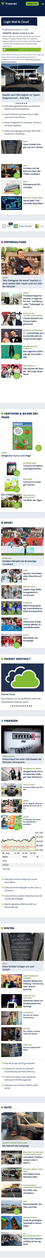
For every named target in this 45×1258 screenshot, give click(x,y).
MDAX (6, 865)
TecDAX (6, 869)
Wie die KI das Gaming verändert (20, 1063)
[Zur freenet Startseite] (9, 3)
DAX (5, 860)
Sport (8, 522)
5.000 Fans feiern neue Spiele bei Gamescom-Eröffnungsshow (20, 1078)
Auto (8, 1107)
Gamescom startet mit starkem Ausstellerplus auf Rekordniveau (20, 1070)
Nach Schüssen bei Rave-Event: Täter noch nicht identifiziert (22, 116)
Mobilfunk (32, 4)
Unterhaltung (15, 242)
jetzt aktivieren (12, 50)
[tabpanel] (22, 82)
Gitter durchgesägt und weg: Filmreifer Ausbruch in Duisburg (23, 132)
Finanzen (11, 720)
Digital (9, 928)
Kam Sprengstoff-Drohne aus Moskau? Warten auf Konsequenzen (22, 107)
